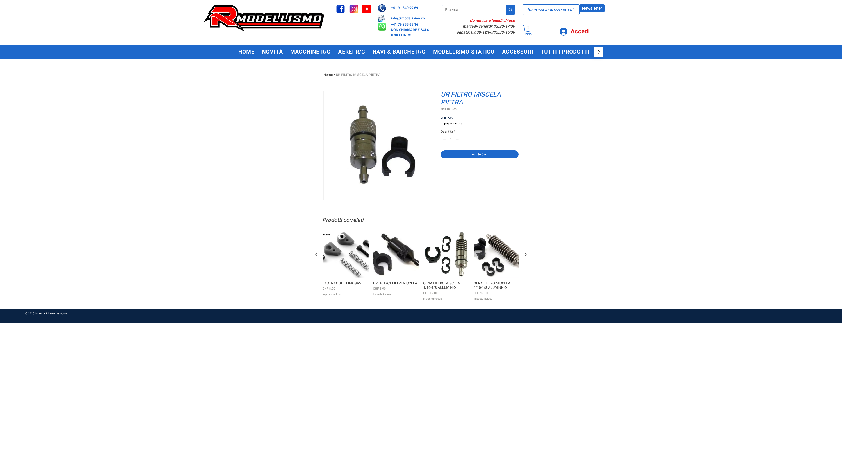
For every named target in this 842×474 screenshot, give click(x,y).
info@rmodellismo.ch (408, 18)
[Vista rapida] (346, 255)
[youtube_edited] (366, 9)
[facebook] (340, 9)
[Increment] (457, 139)
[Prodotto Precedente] (316, 254)
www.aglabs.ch (59, 314)
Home (328, 74)
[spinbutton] (451, 139)
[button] (528, 30)
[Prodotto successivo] (525, 254)
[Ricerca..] (510, 10)
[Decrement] (444, 139)
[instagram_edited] (353, 9)
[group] (421, 268)
